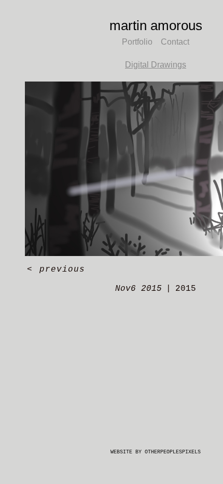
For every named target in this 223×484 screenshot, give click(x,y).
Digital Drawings (155, 64)
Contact (175, 41)
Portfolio (137, 41)
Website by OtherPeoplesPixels (155, 452)
